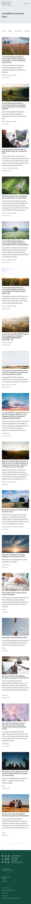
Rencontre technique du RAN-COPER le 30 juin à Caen (15, 511)
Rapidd (3, 878)
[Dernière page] (26, 843)
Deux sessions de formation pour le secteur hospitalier (14, 594)
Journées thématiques (18, 526)
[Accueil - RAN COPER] (7, 3)
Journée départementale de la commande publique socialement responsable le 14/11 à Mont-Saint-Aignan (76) (14, 290)
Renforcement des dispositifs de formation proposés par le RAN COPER (15, 677)
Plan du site (5, 895)
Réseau (3, 75)
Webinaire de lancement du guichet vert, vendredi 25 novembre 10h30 (14, 197)
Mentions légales (6, 888)
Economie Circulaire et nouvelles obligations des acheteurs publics (13, 556)
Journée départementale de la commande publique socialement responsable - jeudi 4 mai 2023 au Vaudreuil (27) (14, 59)
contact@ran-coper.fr (7, 870)
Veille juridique (5, 743)
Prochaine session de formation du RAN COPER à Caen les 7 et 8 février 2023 (14, 151)
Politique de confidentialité (8, 890)
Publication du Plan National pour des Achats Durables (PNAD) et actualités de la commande (15, 773)
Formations (5, 168)
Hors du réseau (5, 433)
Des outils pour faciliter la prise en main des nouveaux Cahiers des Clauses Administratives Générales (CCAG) (14, 726)
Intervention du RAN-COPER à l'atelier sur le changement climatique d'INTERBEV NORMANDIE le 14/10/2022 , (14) (15, 337)
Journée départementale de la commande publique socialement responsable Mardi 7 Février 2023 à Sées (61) (14, 106)
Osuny (19, 898)
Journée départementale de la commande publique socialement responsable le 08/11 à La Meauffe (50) (15, 243)
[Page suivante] (22, 843)
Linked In (4, 881)
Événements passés (11, 75)
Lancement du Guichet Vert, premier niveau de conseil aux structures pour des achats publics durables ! (15, 372)
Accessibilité (5, 893)
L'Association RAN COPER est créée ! (14, 638)
